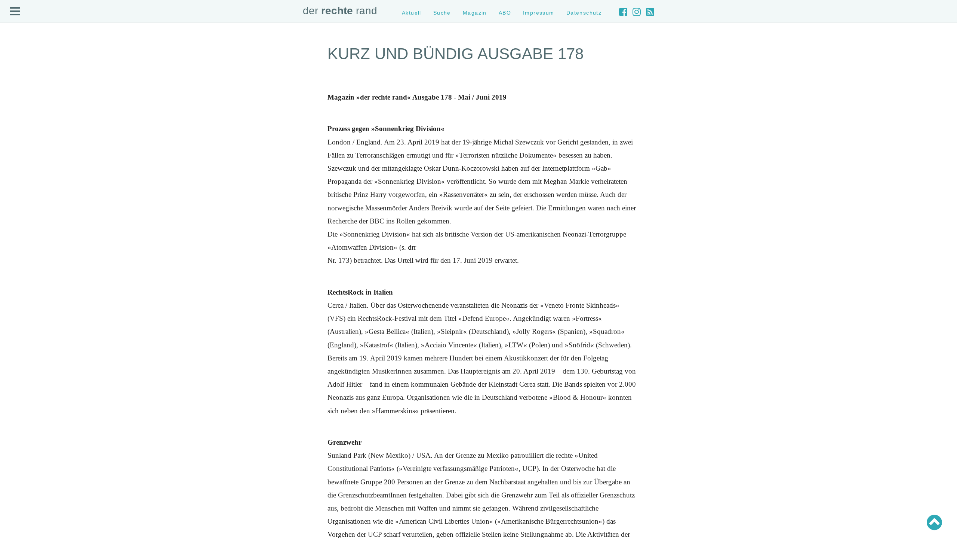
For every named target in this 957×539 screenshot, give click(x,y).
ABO (505, 13)
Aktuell (411, 13)
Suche (442, 13)
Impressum (538, 13)
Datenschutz (584, 13)
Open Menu (15, 11)
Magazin (475, 13)
